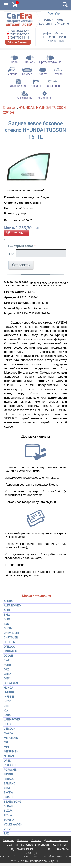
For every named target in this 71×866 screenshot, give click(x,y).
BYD (6, 624)
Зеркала (12, 74)
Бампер (27, 74)
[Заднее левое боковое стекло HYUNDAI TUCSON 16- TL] (27, 165)
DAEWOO (9, 646)
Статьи (36, 840)
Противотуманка (50, 62)
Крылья (36, 86)
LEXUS (8, 724)
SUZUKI (8, 810)
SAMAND (9, 783)
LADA (7, 715)
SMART (8, 797)
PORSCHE (10, 769)
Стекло (58, 74)
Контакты (59, 844)
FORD (7, 665)
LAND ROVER (12, 719)
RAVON (8, 774)
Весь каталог (44, 98)
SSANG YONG (12, 801)
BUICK (8, 619)
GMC (7, 678)
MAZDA (8, 733)
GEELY (8, 674)
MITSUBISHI (11, 751)
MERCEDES (11, 738)
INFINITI (9, 696)
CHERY (8, 628)
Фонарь (30, 62)
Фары (14, 62)
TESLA (8, 815)
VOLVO (8, 829)
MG (6, 742)
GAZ (6, 669)
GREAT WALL (12, 683)
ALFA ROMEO (12, 605)
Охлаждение (18, 86)
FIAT (6, 660)
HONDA (8, 687)
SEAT (7, 788)
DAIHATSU (10, 651)
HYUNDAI (9, 692)
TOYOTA (9, 820)
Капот (43, 74)
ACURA (8, 601)
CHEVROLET (11, 633)
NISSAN (9, 756)
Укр (57, 13)
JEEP (7, 706)
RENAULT (10, 779)
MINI (7, 747)
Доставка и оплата (56, 840)
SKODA (8, 792)
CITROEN (9, 642)
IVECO (8, 701)
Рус (50, 13)
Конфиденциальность (35, 844)
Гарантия (12, 844)
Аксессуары (24, 98)
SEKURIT (34, 291)
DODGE (8, 655)
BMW (7, 614)
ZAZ (6, 833)
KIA (6, 710)
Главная (9, 107)
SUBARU (9, 806)
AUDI (7, 610)
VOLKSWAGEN (13, 824)
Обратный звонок (18, 42)
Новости (22, 840)
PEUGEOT (10, 765)
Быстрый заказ (22, 246)
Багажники (52, 86)
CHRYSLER (11, 637)
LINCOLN (9, 728)
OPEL (7, 760)
